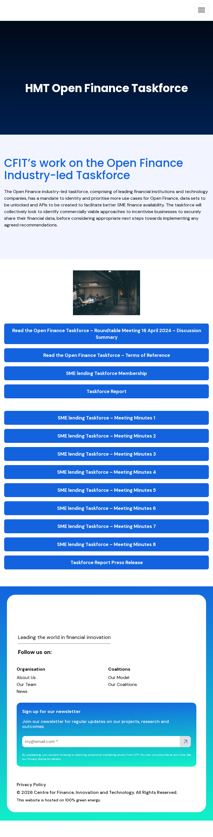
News (22, 691)
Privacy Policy (31, 784)
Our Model (118, 677)
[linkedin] (59, 652)
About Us (26, 677)
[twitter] (68, 652)
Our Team (26, 684)
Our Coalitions (122, 684)
